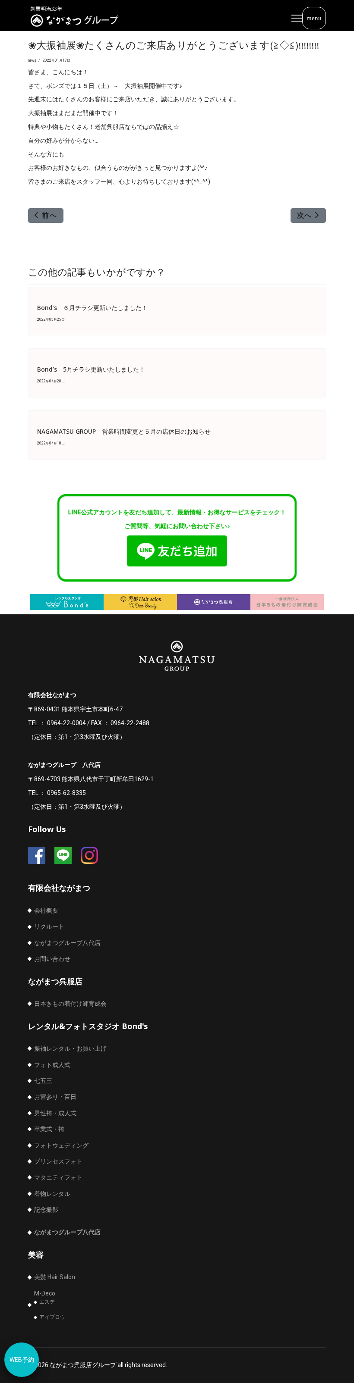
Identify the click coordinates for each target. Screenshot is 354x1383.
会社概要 (46, 910)
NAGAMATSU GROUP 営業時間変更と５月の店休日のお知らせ (124, 431)
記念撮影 (46, 1209)
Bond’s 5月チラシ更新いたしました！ (91, 369)
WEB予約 (21, 1359)
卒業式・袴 (49, 1129)
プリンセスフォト (58, 1161)
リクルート (49, 926)
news (32, 60)
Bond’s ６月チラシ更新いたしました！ (92, 308)
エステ (47, 1302)
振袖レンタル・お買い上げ (70, 1048)
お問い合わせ (52, 958)
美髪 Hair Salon (54, 1276)
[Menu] (308, 18)
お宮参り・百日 (55, 1096)
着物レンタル (52, 1193)
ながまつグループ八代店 (67, 942)
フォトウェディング (61, 1145)
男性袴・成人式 (55, 1113)
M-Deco (44, 1293)
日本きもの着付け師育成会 (70, 1003)
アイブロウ (52, 1317)
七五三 (43, 1080)
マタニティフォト (58, 1177)
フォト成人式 (52, 1064)
